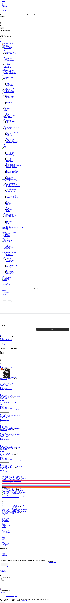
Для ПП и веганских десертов (7, 532)
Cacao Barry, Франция (9, 85)
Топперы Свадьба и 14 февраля (11, 267)
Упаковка (3, 528)
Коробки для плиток (9, 154)
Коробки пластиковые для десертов (12, 155)
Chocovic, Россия (9, 81)
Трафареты (4, 537)
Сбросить (52, 329)
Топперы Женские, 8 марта (10, 260)
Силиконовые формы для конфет (11, 194)
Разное (7, 217)
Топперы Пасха (8, 258)
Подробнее (2, 365)
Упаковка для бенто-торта (10, 157)
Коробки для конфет (9, 153)
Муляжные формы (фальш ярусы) (7, 530)
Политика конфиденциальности (6, 566)
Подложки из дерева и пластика (11, 167)
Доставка (3, 4)
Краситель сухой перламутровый (11, 142)
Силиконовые (8, 100)
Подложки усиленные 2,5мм (10, 164)
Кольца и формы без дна (10, 185)
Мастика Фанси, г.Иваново (5, 292)
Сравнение (7, 366)
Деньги (7, 205)
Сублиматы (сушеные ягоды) (7, 522)
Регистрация (4, 10)
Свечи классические (9, 255)
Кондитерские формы (5, 529)
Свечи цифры (8, 256)
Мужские (7, 202)
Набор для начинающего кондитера (6, 340)
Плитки (7, 210)
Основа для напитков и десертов (11, 53)
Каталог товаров (3, 41)
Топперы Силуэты (9, 261)
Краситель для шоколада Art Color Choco (12, 132)
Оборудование (4, 531)
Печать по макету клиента (10, 72)
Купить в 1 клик (3, 366)
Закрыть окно (2, 33)
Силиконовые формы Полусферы (11, 195)
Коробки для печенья (9, 159)
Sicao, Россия (8, 83)
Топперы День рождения (10, 264)
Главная (3, 1)
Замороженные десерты (6, 518)
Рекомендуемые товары (6, 284)
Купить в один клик (11, 588)
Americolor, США (9, 136)
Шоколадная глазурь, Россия (10, 87)
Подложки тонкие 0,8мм (10, 162)
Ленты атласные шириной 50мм (11, 172)
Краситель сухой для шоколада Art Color (12, 137)
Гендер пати (8, 266)
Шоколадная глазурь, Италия (10, 88)
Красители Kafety (9, 138)
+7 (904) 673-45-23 (3, 571)
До (7, 301)
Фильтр (1, 350)
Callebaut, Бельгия (9, 84)
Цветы (7, 201)
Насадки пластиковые (9, 97)
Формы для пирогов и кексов (11, 189)
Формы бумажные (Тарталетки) (11, 181)
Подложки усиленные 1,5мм (10, 163)
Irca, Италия (8, 82)
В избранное (2, 367)
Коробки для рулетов (9, 160)
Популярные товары (5, 282)
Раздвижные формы (9, 188)
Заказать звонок (3, 12)
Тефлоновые (8, 103)
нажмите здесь (24, 600)
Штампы (7, 113)
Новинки (3, 281)
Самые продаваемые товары (5, 474)
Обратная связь (2, 570)
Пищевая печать (5, 520)
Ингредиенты (4, 519)
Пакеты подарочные (9, 176)
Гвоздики (7, 122)
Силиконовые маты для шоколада (11, 198)
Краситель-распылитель (10, 139)
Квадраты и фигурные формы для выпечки (13, 186)
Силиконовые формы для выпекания (12, 197)
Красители (4, 527)
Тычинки (7, 123)
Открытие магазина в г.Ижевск (5, 333)
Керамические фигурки (10, 272)
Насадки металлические (10, 96)
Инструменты (8, 120)
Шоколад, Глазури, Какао (6, 523)
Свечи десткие (8, 254)
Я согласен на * (9, 596)
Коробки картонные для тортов (11, 150)
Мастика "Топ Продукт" (5, 294)
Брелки (3, 517)
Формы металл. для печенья (10, 190)
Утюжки (7, 114)
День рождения (8, 203)
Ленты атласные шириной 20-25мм (12, 171)
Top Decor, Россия (9, 135)
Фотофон (3, 538)
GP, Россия (8, 86)
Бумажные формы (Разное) (10, 183)
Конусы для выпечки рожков (11, 191)
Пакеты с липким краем (10, 175)
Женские (7, 208)
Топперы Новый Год (9, 259)
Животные (8, 211)
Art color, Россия (8, 134)
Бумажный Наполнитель (6, 525)
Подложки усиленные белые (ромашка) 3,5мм (13, 165)
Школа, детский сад (9, 209)
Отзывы (3, 7)
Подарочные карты (5, 521)
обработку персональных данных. (11, 21)
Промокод (4, 286)
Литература (4, 533)
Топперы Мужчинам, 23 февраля (11, 265)
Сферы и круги (8, 204)
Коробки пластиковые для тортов (11, 151)
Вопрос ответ (4, 6)
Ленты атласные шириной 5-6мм (11, 169)
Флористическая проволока (10, 121)
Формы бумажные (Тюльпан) (11, 182)
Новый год (8, 206)
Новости (3, 3)
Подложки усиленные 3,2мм (10, 166)
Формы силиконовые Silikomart (11, 196)
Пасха (7, 222)
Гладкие (7, 111)
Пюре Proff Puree (9, 54)
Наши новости (2, 332)
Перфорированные (9, 102)
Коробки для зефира (9, 161)
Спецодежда (4, 536)
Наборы (1, 338)
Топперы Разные (9, 263)
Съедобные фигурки (9, 273)
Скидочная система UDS (4, 335)
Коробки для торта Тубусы (10, 156)
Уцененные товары (5, 285)
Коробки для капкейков (10, 152)
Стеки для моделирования (10, 115)
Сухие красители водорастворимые (12, 141)
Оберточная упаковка (9, 177)
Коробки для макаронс (9, 158)
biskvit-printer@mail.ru (52, 562)
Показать (17, 329)
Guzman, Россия (8, 133)
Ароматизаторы (4, 524)
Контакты (3, 5)
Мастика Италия (4, 290)
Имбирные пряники (9, 271)
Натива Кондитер (9, 131)
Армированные (8, 101)
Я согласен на (9, 21)
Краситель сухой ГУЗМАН (10, 140)
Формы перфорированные (10, 187)
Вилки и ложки (8, 178)
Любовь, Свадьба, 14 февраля (11, 212)
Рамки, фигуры (8, 219)
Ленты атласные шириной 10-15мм (12, 170)
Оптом (3, 2)
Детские (7, 207)
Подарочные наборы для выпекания (8, 535)
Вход (3, 9)
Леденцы (7, 270)
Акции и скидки (5, 283)
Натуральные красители (10, 143)
